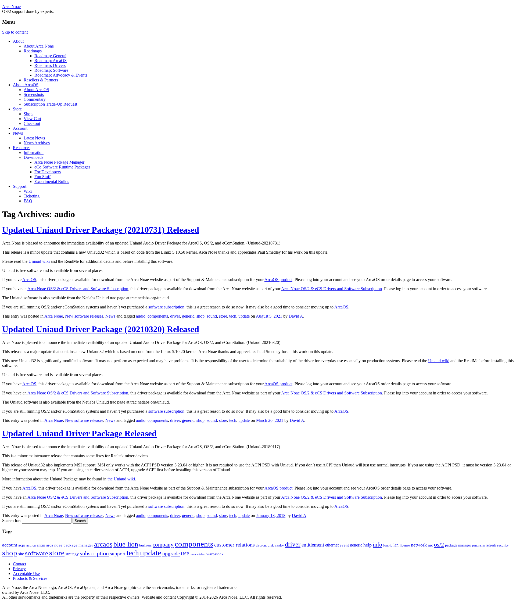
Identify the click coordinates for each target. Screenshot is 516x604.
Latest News (34, 138)
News (18, 133)
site (21, 553)
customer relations (234, 545)
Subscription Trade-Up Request (50, 104)
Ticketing (32, 196)
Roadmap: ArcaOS (50, 60)
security (503, 545)
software (36, 553)
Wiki (28, 191)
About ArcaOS (25, 84)
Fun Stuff (42, 176)
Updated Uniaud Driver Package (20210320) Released (100, 329)
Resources (21, 147)
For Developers (47, 172)
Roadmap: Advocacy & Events (60, 75)
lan (396, 545)
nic (430, 545)
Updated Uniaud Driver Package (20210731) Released (100, 230)
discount (261, 545)
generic (188, 316)
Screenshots (34, 94)
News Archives (37, 143)
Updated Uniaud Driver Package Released (79, 433)
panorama (478, 545)
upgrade (171, 553)
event (344, 545)
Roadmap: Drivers (50, 65)
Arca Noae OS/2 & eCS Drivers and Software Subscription (77, 288)
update (244, 316)
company (163, 544)
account (9, 545)
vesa (193, 554)
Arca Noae (11, 6)
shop (200, 316)
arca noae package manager (69, 545)
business (145, 545)
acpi (21, 545)
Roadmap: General (50, 55)
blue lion (125, 544)
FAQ (28, 201)
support (118, 553)
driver (175, 316)
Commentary (35, 99)
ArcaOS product (278, 279)
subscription (94, 553)
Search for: (11, 520)
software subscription (166, 307)
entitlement (313, 545)
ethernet (332, 545)
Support (19, 186)
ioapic (387, 545)
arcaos (103, 544)
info (377, 544)
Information (34, 152)
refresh (491, 545)
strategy (72, 554)
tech (232, 316)
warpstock (215, 554)
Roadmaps (33, 51)
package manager (458, 545)
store (223, 316)
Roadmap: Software (51, 70)
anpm (41, 545)
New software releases (84, 316)
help (367, 545)
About (18, 41)
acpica (31, 545)
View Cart (32, 118)
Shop (28, 114)
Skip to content (15, 32)
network (419, 545)
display (279, 545)
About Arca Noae (39, 46)
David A (296, 316)
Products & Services (30, 578)
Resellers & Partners (41, 80)
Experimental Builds (51, 181)
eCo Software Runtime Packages (62, 167)
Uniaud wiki (39, 261)
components (158, 316)
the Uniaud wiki (121, 479)
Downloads (33, 157)
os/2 (439, 544)
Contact (19, 564)
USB (185, 554)
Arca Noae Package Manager (59, 162)
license (405, 545)
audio (140, 316)
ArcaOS (29, 279)
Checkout (32, 123)
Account (20, 128)
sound (212, 316)
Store (17, 109)
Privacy (19, 568)
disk (271, 545)
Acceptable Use (26, 573)
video (201, 554)
